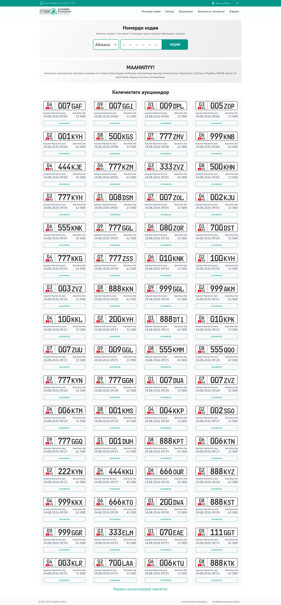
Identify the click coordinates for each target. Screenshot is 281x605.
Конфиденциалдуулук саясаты (226, 601)
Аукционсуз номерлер (211, 11)
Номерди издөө (151, 11)
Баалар (169, 11)
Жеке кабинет (223, 3)
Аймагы (102, 44)
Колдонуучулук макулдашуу (194, 601)
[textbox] (141, 44)
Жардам (234, 11)
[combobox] (106, 44)
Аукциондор (186, 11)
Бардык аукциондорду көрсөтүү (140, 588)
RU (237, 3)
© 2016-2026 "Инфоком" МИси (52, 601)
